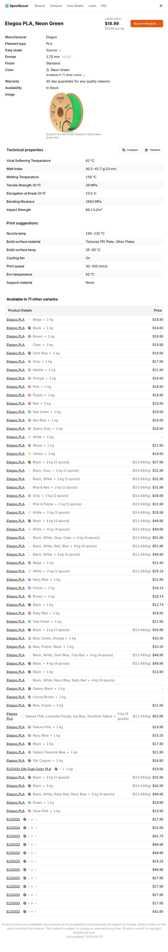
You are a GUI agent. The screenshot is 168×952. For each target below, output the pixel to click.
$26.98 (157, 630)
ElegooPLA (16, 319)
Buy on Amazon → (147, 23)
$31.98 (157, 470)
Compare (56, 5)
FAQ (104, 5)
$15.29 (157, 735)
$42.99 (157, 786)
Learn (92, 5)
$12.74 (157, 605)
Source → (53, 50)
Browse (40, 5)
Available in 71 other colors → (65, 75)
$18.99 (157, 319)
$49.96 (157, 521)
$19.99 (157, 336)
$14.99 (157, 328)
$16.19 (157, 588)
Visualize (155, 149)
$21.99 (157, 370)
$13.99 (157, 672)
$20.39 (157, 638)
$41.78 (157, 836)
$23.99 (157, 811)
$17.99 (157, 361)
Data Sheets (75, 5)
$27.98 (157, 462)
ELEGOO (13, 819)
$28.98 (157, 496)
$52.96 (157, 716)
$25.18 (157, 571)
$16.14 (157, 596)
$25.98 (157, 777)
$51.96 (157, 538)
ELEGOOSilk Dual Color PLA (29, 769)
